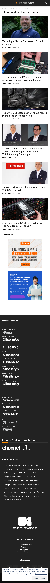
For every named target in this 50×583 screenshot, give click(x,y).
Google (6, 477)
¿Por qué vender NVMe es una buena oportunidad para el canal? (22, 224)
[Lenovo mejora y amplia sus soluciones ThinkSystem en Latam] (25, 173)
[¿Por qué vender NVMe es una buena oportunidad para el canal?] (25, 209)
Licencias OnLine (19, 488)
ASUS (32, 466)
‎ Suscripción (25, 547)
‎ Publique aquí (25, 549)
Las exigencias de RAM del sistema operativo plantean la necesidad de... (22, 78)
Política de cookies (41, 574)
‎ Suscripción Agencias (25, 552)
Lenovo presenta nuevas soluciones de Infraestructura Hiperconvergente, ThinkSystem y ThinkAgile (23, 151)
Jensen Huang (34, 480)
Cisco (23, 469)
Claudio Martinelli (33, 469)
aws (37, 466)
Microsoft (8, 492)
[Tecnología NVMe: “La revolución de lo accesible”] (25, 27)
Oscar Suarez (7, 47)
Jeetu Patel (24, 480)
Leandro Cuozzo (34, 485)
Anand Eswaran (23, 465)
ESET (20, 473)
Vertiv (25, 500)
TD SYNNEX (8, 500)
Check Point (15, 469)
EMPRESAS (32, 9)
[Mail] (28, 567)
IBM (28, 477)
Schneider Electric (10, 496)
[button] (4, 3)
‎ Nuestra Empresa (25, 544)
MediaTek (33, 489)
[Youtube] (40, 567)
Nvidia (16, 492)
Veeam (18, 499)
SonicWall (29, 496)
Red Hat (40, 492)
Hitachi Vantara (15, 477)
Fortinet (38, 473)
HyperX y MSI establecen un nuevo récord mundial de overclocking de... (24, 114)
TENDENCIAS (20, 9)
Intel (33, 476)
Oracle (22, 492)
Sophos (36, 496)
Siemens (21, 496)
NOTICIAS (6, 9)
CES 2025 (7, 469)
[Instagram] (15, 567)
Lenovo (6, 488)
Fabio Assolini (29, 473)
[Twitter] (34, 567)
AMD (14, 465)
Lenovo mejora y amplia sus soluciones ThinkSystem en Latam (23, 189)
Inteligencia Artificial (11, 480)
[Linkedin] (22, 567)
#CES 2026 (7, 466)
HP (24, 477)
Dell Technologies (10, 473)
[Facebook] (9, 567)
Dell (41, 469)
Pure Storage (30, 492)
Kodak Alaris (22, 485)
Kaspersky (10, 484)
